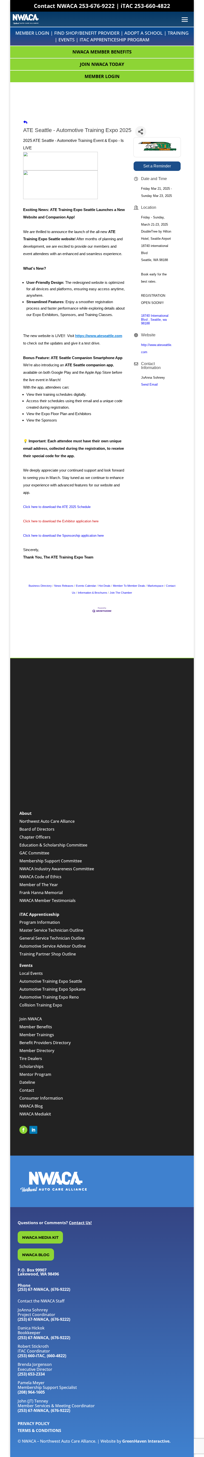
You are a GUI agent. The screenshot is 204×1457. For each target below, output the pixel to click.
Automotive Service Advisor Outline (52, 946)
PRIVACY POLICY (34, 1423)
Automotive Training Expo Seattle (50, 981)
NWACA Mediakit (35, 1114)
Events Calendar (86, 585)
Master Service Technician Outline (51, 930)
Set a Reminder (157, 166)
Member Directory (36, 1050)
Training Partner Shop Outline (47, 954)
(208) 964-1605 (31, 1392)
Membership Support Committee (50, 861)
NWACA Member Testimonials (47, 900)
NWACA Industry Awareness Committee (56, 869)
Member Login (32, 33)
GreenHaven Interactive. (146, 1441)
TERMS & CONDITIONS (39, 1430)
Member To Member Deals (129, 585)
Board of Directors (36, 829)
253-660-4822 (152, 5)
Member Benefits (35, 1027)
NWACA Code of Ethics (40, 876)
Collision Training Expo (40, 1005)
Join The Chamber (121, 592)
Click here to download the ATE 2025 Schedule (57, 507)
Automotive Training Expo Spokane (52, 989)
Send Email (149, 384)
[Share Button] (140, 131)
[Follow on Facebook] (23, 1130)
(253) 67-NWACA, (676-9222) (44, 1319)
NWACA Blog (31, 1106)
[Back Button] (25, 122)
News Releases (63, 585)
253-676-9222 (97, 5)
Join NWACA (30, 1019)
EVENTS (66, 40)
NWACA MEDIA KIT (40, 1237)
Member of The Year (38, 884)
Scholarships (31, 1066)
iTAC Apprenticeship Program (114, 40)
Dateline (27, 1082)
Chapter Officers (35, 837)
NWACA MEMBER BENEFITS (102, 52)
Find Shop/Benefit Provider (86, 33)
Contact (26, 1090)
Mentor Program (35, 1074)
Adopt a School (143, 33)
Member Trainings (36, 1034)
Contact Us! (80, 1222)
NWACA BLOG (36, 1254)
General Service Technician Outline (52, 938)
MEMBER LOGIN (102, 76)
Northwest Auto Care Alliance (47, 821)
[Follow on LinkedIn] (33, 1130)
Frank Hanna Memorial (41, 892)
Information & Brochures (92, 592)
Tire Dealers (30, 1058)
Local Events (31, 973)
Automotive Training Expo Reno (49, 997)
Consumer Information (41, 1098)
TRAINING (178, 33)
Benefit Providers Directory (45, 1042)
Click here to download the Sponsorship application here (63, 535)
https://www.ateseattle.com (98, 336)
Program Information (39, 922)
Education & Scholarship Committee (53, 845)
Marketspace (155, 585)
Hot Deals (104, 585)
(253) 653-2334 (31, 1374)
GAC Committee (34, 853)
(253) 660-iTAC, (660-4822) (42, 1355)
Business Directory (40, 585)
